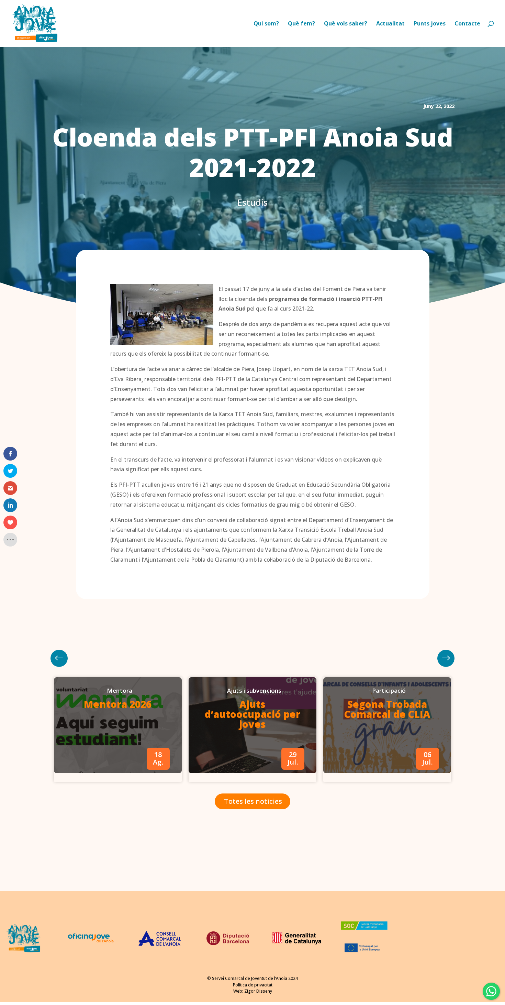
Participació (389, 690)
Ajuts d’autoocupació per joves (253, 714)
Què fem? (301, 24)
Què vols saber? (345, 24)
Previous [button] (445, 658)
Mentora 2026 (118, 704)
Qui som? (266, 24)
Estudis (252, 202)
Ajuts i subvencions (254, 690)
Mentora (119, 690)
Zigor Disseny (258, 991)
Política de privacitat (252, 985)
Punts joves (430, 24)
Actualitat (390, 24)
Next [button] (59, 658)
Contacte (467, 24)
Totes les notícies (253, 801)
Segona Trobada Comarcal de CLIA (387, 709)
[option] (118, 729)
